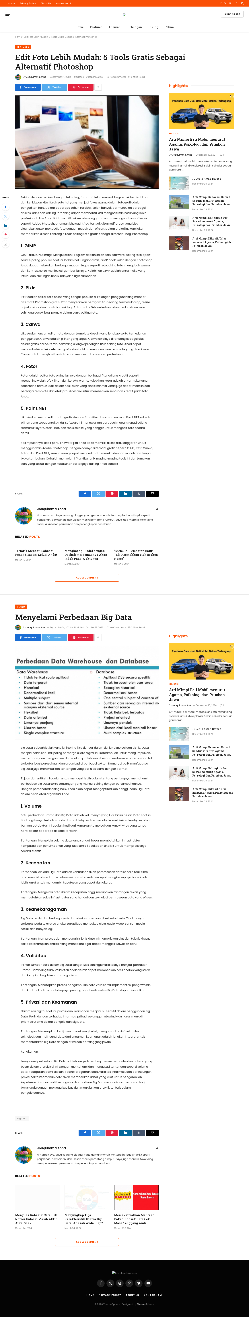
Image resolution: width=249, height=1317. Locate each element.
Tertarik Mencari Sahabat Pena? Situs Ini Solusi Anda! (36, 553)
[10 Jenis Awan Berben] (179, 183)
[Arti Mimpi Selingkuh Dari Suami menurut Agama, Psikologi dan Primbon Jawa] (179, 222)
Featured (96, 27)
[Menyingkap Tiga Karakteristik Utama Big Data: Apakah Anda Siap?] (87, 1197)
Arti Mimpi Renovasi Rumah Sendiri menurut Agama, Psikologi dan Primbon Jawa (211, 200)
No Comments (118, 76)
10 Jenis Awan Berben (206, 178)
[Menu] (7, 14)
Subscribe (232, 14)
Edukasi (173, 133)
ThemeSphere (145, 1304)
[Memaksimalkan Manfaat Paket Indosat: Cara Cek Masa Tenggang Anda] (136, 1197)
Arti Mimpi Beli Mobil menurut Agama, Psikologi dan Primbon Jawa (197, 144)
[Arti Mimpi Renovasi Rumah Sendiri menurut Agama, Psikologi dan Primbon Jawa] (179, 202)
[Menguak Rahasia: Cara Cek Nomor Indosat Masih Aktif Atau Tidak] (37, 1197)
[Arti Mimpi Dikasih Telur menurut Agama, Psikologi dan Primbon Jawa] (179, 243)
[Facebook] (5, 207)
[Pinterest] (5, 234)
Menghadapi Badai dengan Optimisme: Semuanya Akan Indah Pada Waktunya (86, 555)
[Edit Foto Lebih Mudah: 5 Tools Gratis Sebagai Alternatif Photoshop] (87, 142)
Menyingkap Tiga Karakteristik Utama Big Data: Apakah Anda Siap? (84, 1219)
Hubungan (134, 27)
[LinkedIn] (5, 225)
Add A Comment (87, 577)
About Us (46, 3)
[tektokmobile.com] (124, 14)
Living (153, 27)
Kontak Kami (63, 3)
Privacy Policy (28, 3)
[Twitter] (5, 216)
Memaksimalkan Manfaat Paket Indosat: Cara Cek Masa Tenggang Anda (134, 1219)
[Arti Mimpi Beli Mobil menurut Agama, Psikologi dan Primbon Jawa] (201, 111)
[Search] (242, 3)
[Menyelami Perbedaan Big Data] (87, 692)
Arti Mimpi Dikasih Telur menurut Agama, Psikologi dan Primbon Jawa (213, 242)
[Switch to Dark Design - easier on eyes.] (237, 3)
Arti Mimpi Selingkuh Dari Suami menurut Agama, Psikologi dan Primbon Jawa (211, 221)
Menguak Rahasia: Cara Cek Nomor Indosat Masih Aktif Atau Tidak (36, 1219)
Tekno (169, 27)
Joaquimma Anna (36, 76)
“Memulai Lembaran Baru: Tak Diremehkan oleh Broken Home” (136, 555)
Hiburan (115, 27)
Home (11, 3)
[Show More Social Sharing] (98, 87)
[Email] (5, 244)
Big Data (22, 1118)
